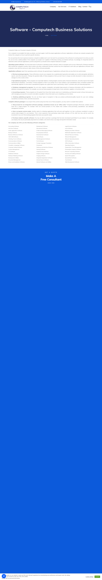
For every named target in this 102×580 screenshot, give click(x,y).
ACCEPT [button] (97, 576)
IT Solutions (72, 6)
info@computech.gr (16, 1)
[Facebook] (85, 2)
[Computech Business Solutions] (19, 7)
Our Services (62, 6)
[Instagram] (87, 2)
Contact (84, 6)
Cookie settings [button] (89, 576)
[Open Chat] (4, 576)
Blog (79, 6)
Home (46, 35)
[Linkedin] (89, 2)
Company (53, 6)
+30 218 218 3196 (57, 1)
